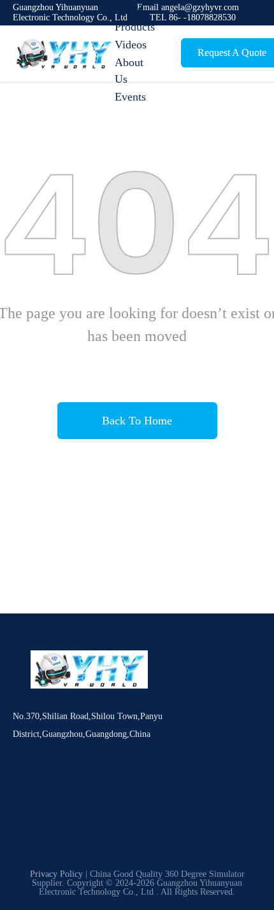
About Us (129, 70)
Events (130, 96)
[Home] (64, 53)
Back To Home (137, 420)
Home (129, 9)
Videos (131, 44)
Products (135, 26)
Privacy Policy (56, 874)
